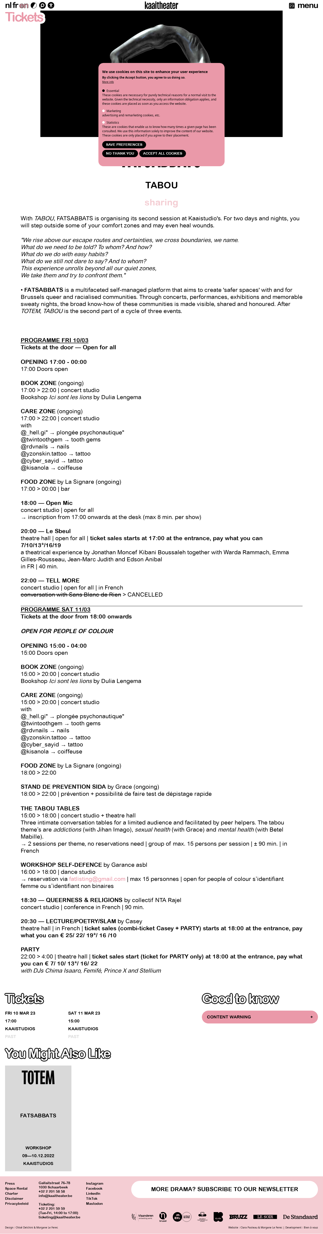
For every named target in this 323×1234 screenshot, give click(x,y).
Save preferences (124, 145)
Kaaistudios (20, 1029)
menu (308, 5)
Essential (112, 91)
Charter (11, 1193)
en (23, 5)
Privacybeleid (17, 1204)
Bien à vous (311, 1227)
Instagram (94, 1183)
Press (10, 1183)
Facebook (94, 1188)
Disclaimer (14, 1198)
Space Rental (16, 1188)
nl (8, 5)
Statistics (112, 122)
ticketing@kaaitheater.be (59, 1217)
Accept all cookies (162, 153)
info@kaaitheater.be (55, 1196)
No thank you (120, 153)
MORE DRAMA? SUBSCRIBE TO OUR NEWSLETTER (224, 1189)
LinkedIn (93, 1193)
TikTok (91, 1198)
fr (15, 5)
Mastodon (94, 1204)
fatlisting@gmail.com (97, 879)
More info (108, 82)
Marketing (113, 111)
